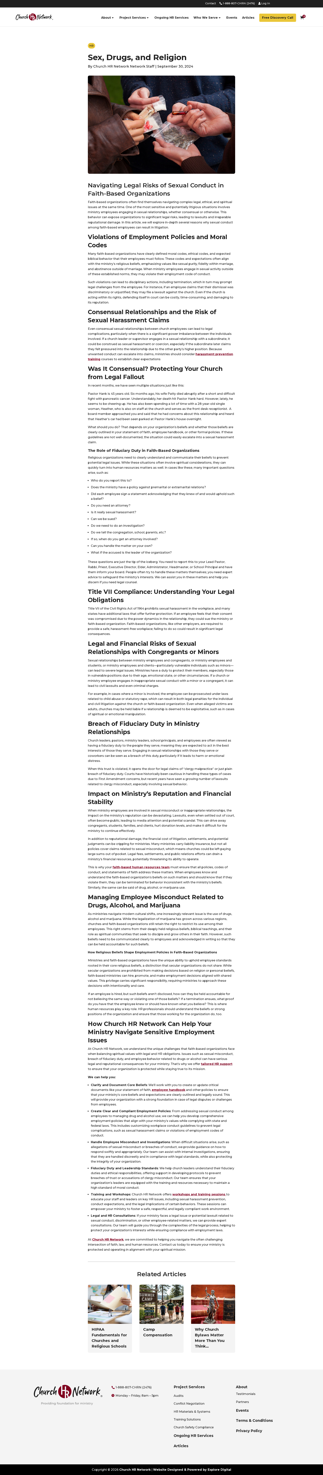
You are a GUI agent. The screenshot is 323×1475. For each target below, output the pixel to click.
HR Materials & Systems (192, 1411)
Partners (242, 1402)
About (106, 17)
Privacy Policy (249, 1431)
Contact (210, 3)
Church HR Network (135, 1469)
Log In (265, 3)
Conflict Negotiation (189, 1403)
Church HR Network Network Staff (123, 66)
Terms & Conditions (254, 1420)
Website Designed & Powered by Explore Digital (192, 1469)
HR (91, 45)
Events (231, 17)
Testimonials (246, 1394)
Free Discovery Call (277, 17)
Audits (179, 1396)
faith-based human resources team (141, 867)
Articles (248, 17)
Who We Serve (205, 17)
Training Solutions (187, 1419)
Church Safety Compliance (194, 1427)
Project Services (132, 17)
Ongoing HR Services (171, 17)
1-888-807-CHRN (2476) (238, 3)
